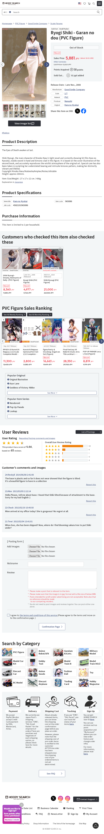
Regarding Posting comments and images (37, 438)
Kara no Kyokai (71, 104)
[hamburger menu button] (99, 3)
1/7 (65, 93)
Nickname (12, 563)
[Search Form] (93, 3)
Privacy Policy (23, 823)
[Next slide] (46, 64)
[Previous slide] (2, 341)
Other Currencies (60, 62)
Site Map (82, 823)
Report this (91, 484)
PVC (66, 97)
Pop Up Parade (17, 407)
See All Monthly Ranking (39, 314)
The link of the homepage (64, 823)
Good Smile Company (74, 89)
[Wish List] (84, 3)
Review (11, 572)
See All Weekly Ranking (13, 314)
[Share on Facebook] (83, 111)
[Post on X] (77, 111)
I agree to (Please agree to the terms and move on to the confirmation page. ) (52, 616)
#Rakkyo (5, 133)
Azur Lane (14, 383)
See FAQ (51, 773)
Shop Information (41, 823)
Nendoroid (15, 403)
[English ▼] (79, 3)
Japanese (19, 182)
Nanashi (68, 101)
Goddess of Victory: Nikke (22, 387)
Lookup (13, 411)
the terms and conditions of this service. (39, 615)
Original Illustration (19, 379)
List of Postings (88, 432)
